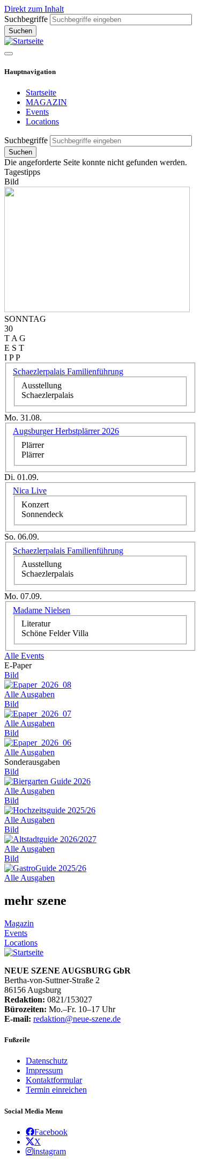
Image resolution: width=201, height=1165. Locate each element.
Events (37, 111)
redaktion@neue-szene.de (77, 1018)
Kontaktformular (54, 1080)
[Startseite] (23, 41)
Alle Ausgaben (29, 694)
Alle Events (24, 655)
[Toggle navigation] (8, 53)
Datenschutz (47, 1060)
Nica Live (30, 490)
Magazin (19, 923)
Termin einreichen (56, 1089)
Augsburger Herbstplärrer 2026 (66, 431)
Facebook (51, 1131)
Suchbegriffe (26, 19)
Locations (42, 121)
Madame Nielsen (41, 610)
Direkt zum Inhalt (34, 8)
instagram (49, 1151)
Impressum (44, 1070)
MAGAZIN (46, 102)
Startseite (41, 92)
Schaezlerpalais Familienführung (68, 371)
